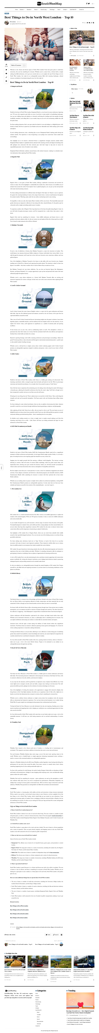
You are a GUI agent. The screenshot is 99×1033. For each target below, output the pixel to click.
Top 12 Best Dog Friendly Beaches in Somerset (88, 128)
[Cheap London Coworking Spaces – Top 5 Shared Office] (88, 62)
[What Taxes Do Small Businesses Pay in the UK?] (89, 105)
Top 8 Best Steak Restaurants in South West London (79, 1018)
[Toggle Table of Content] (23, 65)
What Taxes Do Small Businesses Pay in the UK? (75, 103)
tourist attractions (57, 816)
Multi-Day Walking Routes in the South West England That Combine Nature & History (61, 971)
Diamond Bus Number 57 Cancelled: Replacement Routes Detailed (83, 970)
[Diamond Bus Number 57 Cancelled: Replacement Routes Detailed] (84, 962)
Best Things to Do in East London (19, 917)
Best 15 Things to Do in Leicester (75, 1024)
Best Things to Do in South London (19, 913)
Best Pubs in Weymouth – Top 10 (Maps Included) (79, 1022)
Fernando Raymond (74, 1015)
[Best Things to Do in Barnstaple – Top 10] (82, 37)
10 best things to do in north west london (25, 927)
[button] (1, 467)
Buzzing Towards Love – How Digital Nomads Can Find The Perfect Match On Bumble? (80, 1012)
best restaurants (54, 852)
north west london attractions (43, 927)
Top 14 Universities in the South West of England (78, 1020)
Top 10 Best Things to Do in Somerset (75, 128)
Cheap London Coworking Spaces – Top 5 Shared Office (88, 68)
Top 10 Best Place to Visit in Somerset (88, 116)
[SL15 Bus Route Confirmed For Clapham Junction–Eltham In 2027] (38, 962)
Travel (6, 13)
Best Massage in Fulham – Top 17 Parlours (73, 68)
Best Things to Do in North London (19, 910)
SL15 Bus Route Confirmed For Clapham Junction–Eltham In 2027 (37, 970)
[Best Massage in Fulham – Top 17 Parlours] (75, 62)
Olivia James (13, 21)
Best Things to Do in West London (19, 906)
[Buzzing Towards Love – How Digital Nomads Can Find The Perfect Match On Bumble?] (80, 1000)
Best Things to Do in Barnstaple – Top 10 (82, 47)
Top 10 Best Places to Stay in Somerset (74, 116)
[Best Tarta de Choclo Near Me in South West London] (15, 962)
